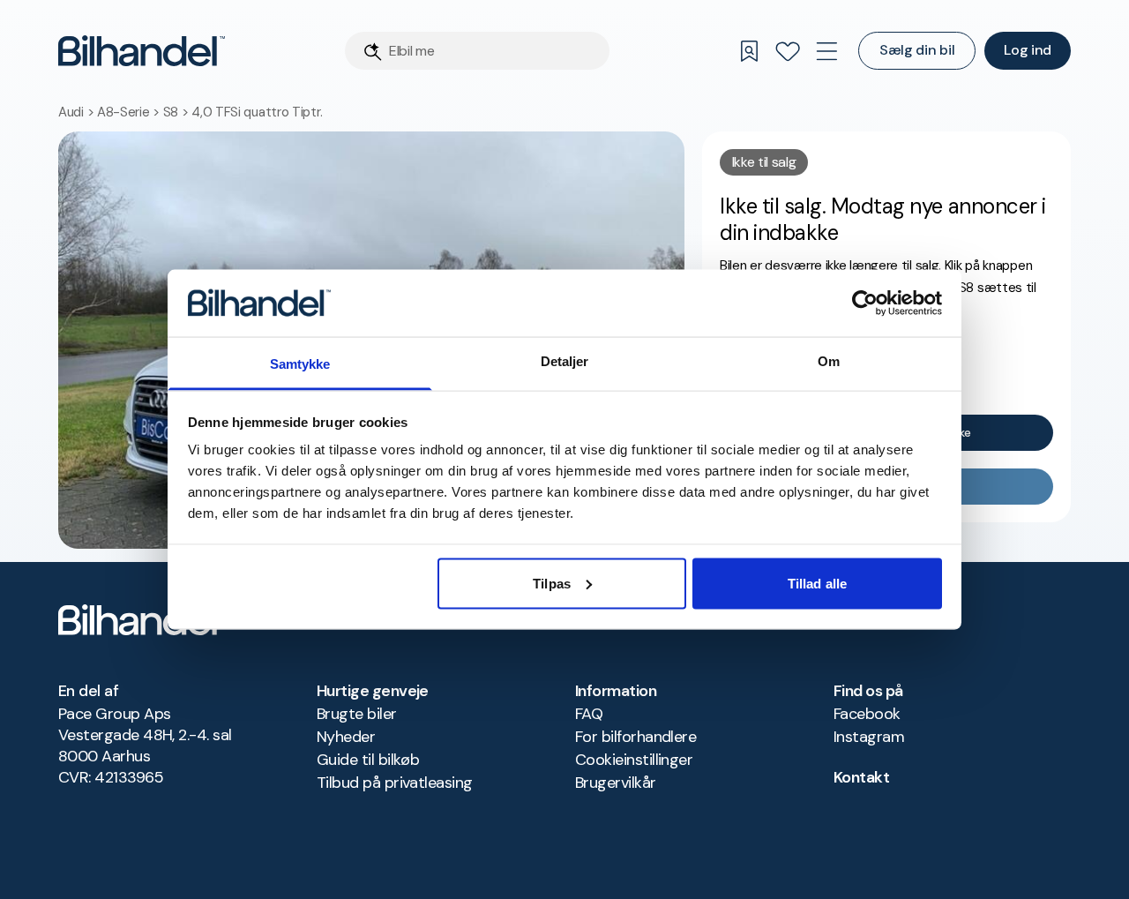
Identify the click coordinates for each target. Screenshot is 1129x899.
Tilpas (552, 582)
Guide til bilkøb (368, 759)
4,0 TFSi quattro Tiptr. (256, 112)
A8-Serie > (130, 112)
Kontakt (861, 777)
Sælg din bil (916, 50)
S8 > (177, 112)
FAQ (588, 713)
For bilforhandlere (635, 736)
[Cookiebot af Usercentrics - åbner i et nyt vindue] (865, 302)
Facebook (867, 713)
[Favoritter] (787, 51)
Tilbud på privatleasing (395, 782)
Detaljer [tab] (565, 361)
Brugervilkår (615, 782)
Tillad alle (817, 582)
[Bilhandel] (141, 50)
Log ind (1027, 50)
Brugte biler (357, 713)
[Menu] (826, 51)
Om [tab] (829, 361)
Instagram (869, 736)
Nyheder (346, 736)
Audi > (77, 112)
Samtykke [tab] (300, 363)
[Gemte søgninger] (748, 51)
